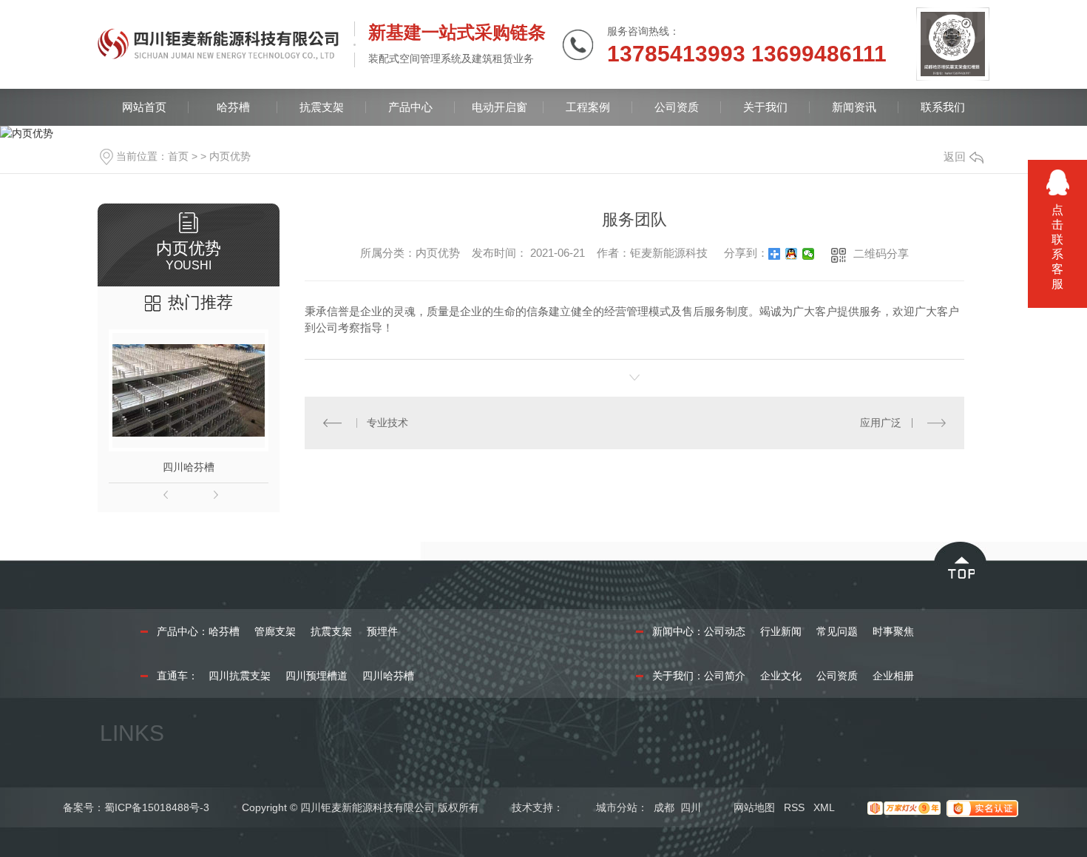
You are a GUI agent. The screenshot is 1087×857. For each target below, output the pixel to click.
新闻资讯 (854, 107)
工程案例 (588, 107)
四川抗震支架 (240, 676)
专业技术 (387, 422)
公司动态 (724, 631)
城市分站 (616, 807)
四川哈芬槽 (188, 467)
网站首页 (144, 107)
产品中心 (410, 107)
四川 (690, 807)
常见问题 (837, 631)
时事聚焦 (893, 631)
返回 (955, 156)
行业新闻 (781, 631)
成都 (664, 807)
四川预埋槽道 (316, 676)
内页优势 (230, 156)
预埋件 (382, 631)
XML (824, 807)
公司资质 (676, 107)
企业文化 (781, 676)
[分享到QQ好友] (791, 254)
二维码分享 (881, 253)
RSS (794, 807)
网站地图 (754, 807)
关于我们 (765, 107)
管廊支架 (275, 631)
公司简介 (724, 676)
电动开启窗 (499, 107)
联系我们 (943, 107)
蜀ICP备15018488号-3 (156, 807)
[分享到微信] (808, 254)
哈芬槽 (233, 107)
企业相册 (893, 676)
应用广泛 (880, 422)
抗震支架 (321, 107)
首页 (178, 156)
